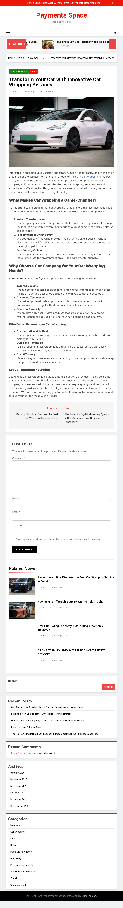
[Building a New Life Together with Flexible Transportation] (40, 46)
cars (33, 71)
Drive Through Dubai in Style (26, 727)
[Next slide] (115, 3)
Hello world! (49, 753)
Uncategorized (18, 885)
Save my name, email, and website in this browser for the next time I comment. (58, 539)
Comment (18, 458)
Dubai (13, 845)
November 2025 (18, 786)
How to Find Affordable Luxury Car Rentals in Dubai (71, 601)
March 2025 (16, 792)
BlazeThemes (89, 895)
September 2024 (19, 806)
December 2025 (18, 779)
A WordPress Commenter (24, 753)
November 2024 (18, 799)
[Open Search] (110, 32)
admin (15, 91)
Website (17, 525)
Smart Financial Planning (23, 871)
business (15, 825)
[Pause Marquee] (112, 44)
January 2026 (17, 772)
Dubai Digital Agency (21, 851)
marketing (15, 858)
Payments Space (61, 15)
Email (16, 511)
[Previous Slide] (110, 3)
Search (12, 681)
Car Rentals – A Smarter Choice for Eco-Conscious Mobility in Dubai (47, 707)
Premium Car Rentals (21, 865)
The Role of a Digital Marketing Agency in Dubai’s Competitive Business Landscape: (55, 734)
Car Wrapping (18, 71)
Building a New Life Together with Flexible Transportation (82, 41)
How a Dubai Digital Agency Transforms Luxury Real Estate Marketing (63, 3)
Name (16, 498)
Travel (13, 878)
